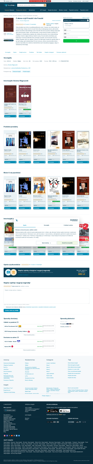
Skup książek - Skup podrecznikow (23, 448)
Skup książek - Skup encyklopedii (40, 448)
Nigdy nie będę (7, 150)
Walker (26, 365)
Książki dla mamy (72, 377)
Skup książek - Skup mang (34, 450)
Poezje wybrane (66, 150)
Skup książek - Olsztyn (9, 448)
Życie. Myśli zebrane (9, 241)
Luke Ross (6, 369)
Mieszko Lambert (37, 196)
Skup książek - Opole (9, 445)
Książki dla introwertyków (74, 373)
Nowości (27, 418)
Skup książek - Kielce (82, 447)
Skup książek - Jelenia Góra (65, 445)
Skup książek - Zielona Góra (34, 442)
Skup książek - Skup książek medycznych (66, 450)
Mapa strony (7, 421)
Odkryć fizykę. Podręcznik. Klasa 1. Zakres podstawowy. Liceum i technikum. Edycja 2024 (78, 391)
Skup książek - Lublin (30, 445)
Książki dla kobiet (72, 375)
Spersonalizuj (45, 242)
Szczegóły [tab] (46, 225)
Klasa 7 (48, 371)
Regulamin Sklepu (8, 417)
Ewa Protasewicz (8, 371)
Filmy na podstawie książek (74, 371)
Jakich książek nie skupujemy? (32, 409)
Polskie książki (26, 71)
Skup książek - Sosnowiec (32, 443)
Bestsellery (6, 430)
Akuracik (27, 371)
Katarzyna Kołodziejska (9, 363)
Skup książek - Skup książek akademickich (73, 451)
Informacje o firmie (8, 416)
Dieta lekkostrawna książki (74, 367)
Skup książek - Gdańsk (20, 447)
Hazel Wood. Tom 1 (8, 388)
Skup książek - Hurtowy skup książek (12, 453)
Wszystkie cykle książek (9, 427)
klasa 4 (48, 367)
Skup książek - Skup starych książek (53, 451)
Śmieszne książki (17, 71)
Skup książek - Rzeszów (9, 442)
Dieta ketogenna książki (73, 365)
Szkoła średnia (49, 377)
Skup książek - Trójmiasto (71, 442)
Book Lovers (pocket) (73, 388)
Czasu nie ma (36, 150)
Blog (5, 431)
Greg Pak (6, 373)
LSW (29, 68)
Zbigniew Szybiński (8, 365)
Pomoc (26, 411)
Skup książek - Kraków (40, 445)
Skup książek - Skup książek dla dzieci (76, 448)
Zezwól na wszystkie (67, 242)
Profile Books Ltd (29, 374)
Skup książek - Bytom (46, 447)
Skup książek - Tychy (59, 442)
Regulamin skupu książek (9, 418)
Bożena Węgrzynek (20, 81)
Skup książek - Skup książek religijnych (35, 451)
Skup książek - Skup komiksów (48, 450)
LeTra (26, 376)
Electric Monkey (29, 380)
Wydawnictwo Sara (29, 378)
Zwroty (70, 1)
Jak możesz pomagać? (30, 410)
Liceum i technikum (50, 363)
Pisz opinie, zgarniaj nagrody (11, 429)
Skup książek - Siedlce (44, 443)
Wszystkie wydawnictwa (9, 424)
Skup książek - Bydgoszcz (57, 447)
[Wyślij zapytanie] (45, 5)
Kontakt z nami (9, 1)
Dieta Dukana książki (73, 363)
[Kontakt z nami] (4, 1)
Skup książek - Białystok (70, 447)
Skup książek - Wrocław (21, 442)
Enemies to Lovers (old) (73, 369)
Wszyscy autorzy (8, 422)
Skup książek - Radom (66, 443)
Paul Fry (5, 367)
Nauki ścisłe (49, 375)
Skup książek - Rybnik (55, 443)
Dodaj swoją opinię (11, 310)
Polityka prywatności (9, 420)
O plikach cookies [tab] (68, 225)
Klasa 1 (48, 365)
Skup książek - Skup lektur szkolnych (58, 448)
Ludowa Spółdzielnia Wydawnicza (19, 68)
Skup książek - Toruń (83, 442)
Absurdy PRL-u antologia (82, 241)
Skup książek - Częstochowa (33, 447)
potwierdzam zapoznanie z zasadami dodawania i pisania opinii (40, 307)
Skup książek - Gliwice (78, 445)
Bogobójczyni (7, 390)
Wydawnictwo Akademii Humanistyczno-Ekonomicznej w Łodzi (32, 368)
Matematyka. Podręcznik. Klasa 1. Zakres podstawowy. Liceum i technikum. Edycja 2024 (53, 389)
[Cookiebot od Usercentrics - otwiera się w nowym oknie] (71, 220)
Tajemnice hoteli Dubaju (9, 392)
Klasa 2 (48, 369)
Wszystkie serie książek (9, 426)
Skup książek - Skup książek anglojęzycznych (14, 451)
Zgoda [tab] (24, 225)
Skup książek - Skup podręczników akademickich (15, 450)
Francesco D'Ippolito (9, 380)
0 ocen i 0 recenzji (30, 24)
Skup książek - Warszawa (48, 442)
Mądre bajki (28, 391)
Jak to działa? (85, 1)
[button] (10, 410)
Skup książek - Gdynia (9, 447)
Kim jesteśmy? (7, 414)
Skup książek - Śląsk (8, 443)
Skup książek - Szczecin (19, 443)
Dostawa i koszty (77, 1)
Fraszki (20, 150)
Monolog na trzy (22, 104)
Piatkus (27, 363)
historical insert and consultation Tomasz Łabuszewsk (9, 377)
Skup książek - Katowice (52, 445)
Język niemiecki (50, 373)
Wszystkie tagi (7, 425)
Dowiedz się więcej (23, 274)
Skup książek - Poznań (77, 443)
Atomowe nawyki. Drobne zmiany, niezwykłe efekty (31, 388)
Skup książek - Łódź (19, 445)
